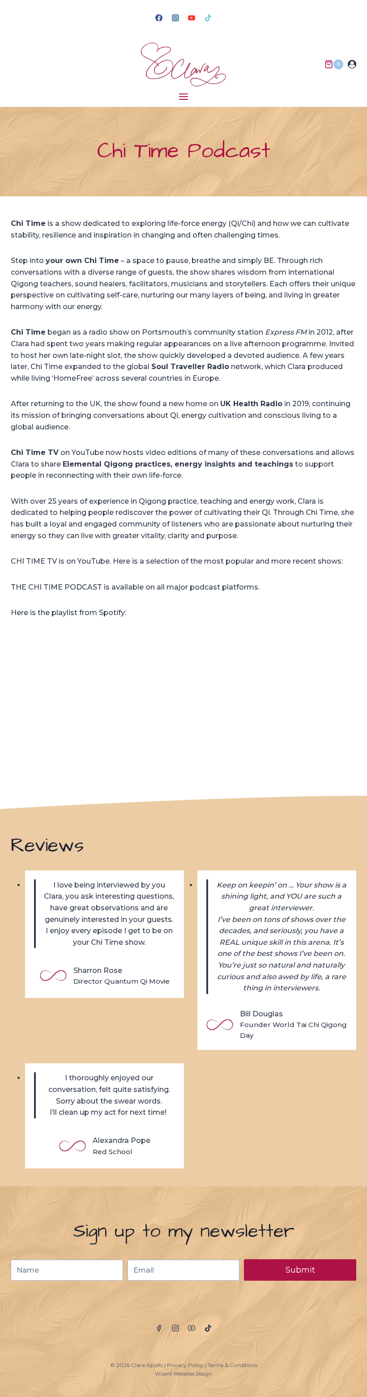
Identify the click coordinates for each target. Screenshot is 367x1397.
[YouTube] (191, 18)
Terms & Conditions (232, 1365)
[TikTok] (208, 18)
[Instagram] (175, 18)
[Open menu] (184, 96)
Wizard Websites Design (183, 1374)
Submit (300, 1270)
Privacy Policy (185, 1365)
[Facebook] (159, 18)
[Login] (352, 64)
